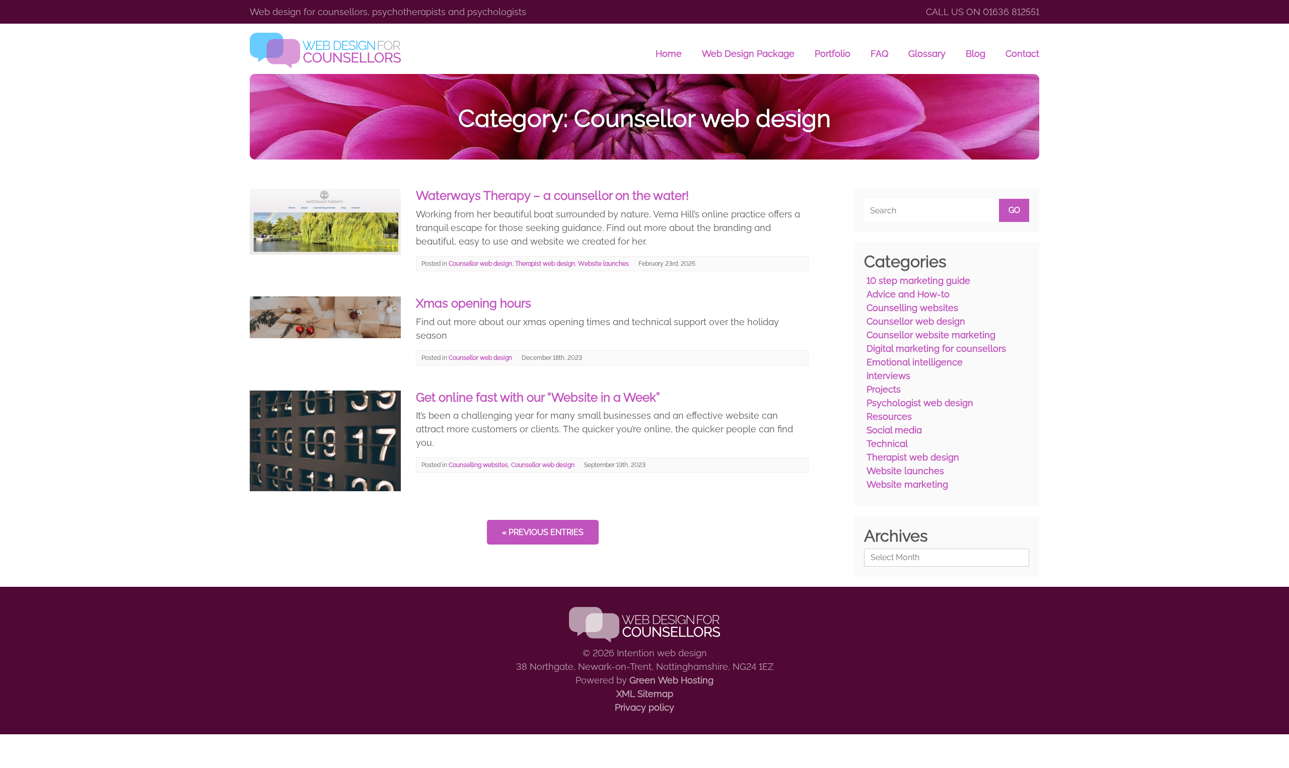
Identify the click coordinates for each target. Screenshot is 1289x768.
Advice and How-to (908, 294)
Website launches (603, 263)
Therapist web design (545, 263)
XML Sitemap (644, 693)
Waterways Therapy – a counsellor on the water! (552, 195)
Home (669, 53)
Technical (887, 443)
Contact (1022, 53)
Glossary (927, 53)
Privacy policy (644, 707)
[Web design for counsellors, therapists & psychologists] (325, 50)
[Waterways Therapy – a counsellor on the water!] (325, 251)
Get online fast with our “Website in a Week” (538, 397)
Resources (889, 416)
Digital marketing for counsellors (936, 348)
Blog (975, 53)
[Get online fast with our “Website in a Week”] (325, 488)
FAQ (879, 53)
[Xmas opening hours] (325, 335)
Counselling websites (478, 465)
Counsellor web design (480, 263)
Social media (894, 430)
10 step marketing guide (918, 280)
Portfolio (832, 53)
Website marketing (907, 484)
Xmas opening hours (473, 303)
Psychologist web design (920, 403)
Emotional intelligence (915, 362)
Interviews (888, 375)
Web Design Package (748, 53)
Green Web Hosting (671, 680)
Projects (884, 389)
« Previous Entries (543, 532)
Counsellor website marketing (931, 335)
